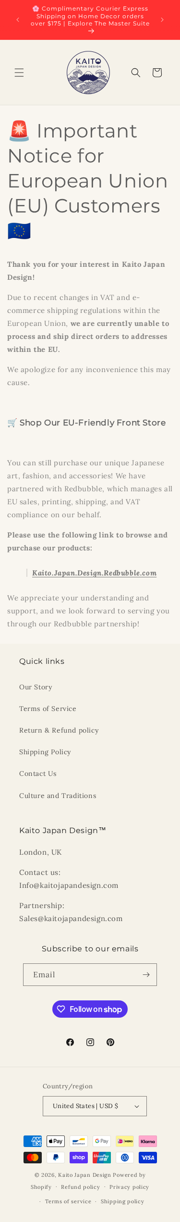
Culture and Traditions (57, 795)
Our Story (35, 687)
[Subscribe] (145, 974)
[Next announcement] (162, 19)
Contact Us (38, 773)
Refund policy (80, 1187)
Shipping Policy (45, 752)
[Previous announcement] (17, 19)
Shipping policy (122, 1201)
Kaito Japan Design (85, 1175)
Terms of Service (48, 708)
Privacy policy (129, 1187)
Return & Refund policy (58, 730)
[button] (19, 72)
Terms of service (68, 1201)
